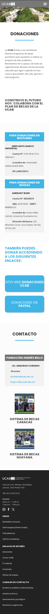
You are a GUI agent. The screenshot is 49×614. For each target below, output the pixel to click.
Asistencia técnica (10, 593)
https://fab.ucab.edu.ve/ (22, 382)
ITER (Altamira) (9, 533)
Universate (7, 569)
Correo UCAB (8, 557)
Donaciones (7, 552)
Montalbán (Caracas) (11, 522)
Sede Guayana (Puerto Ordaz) (15, 527)
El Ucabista (7, 563)
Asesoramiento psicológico (14, 599)
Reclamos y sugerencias (13, 605)
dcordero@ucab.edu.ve (21, 376)
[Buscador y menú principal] (45, 4)
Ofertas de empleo (10, 575)
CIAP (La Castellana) (11, 539)
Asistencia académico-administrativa (18, 588)
